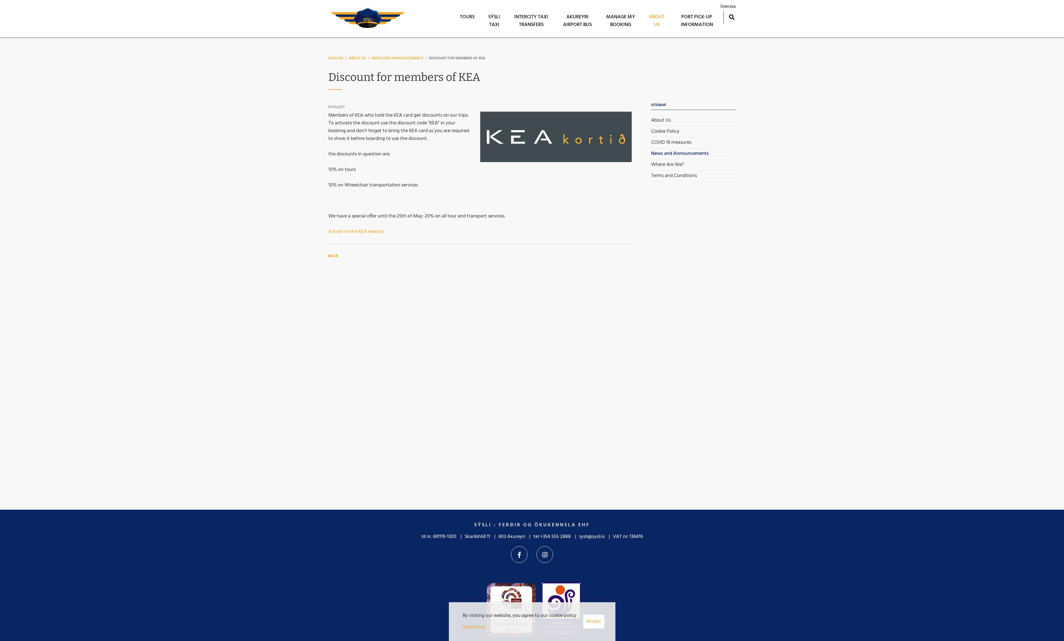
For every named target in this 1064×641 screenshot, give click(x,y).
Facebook (519, 554)
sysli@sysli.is (592, 537)
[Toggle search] (731, 17)
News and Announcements (397, 58)
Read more (474, 627)
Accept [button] (594, 621)
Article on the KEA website (356, 232)
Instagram (544, 554)
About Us (357, 58)
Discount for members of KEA (457, 58)
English (335, 58)
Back (333, 256)
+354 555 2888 (555, 537)
